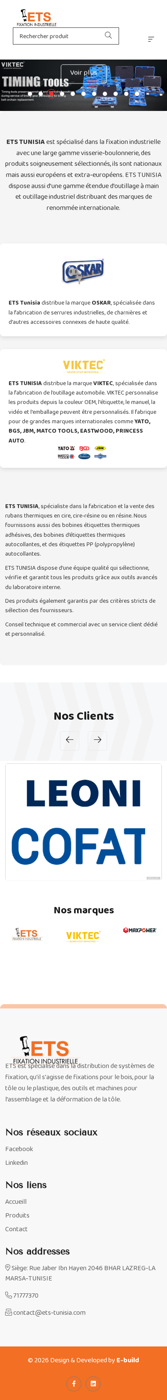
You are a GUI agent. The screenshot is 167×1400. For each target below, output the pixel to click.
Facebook (19, 1149)
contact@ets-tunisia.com (49, 1313)
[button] (30, 94)
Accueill (16, 1202)
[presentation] (69, 741)
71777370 (25, 1296)
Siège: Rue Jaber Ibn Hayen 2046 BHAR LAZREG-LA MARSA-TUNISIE (80, 1273)
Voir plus (83, 72)
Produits (17, 1216)
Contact (16, 1229)
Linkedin (16, 1163)
